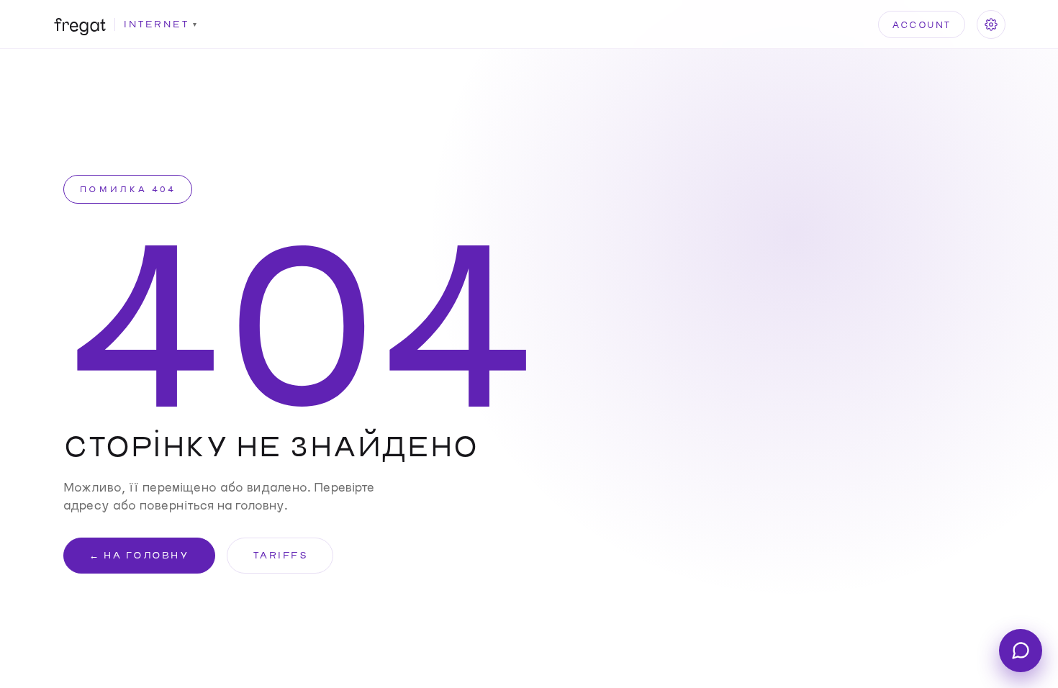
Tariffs (280, 555)
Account (921, 24)
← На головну (139, 555)
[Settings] (991, 24)
